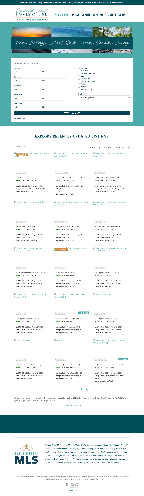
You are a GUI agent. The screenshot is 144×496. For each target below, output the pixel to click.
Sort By (80, 94)
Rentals (74, 15)
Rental (83, 84)
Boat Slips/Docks (86, 89)
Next (86, 389)
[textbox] (72, 63)
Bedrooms (17, 86)
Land (82, 76)
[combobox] (72, 63)
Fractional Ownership (88, 73)
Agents (112, 15)
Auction (83, 87)
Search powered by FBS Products (72, 405)
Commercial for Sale (87, 79)
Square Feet (18, 94)
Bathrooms (17, 77)
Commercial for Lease (88, 81)
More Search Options (20, 118)
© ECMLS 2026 (72, 491)
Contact (123, 15)
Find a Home (61, 15)
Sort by (108, 147)
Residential (84, 71)
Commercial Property (94, 15)
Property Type (82, 68)
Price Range (18, 103)
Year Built (17, 68)
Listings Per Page (94, 147)
